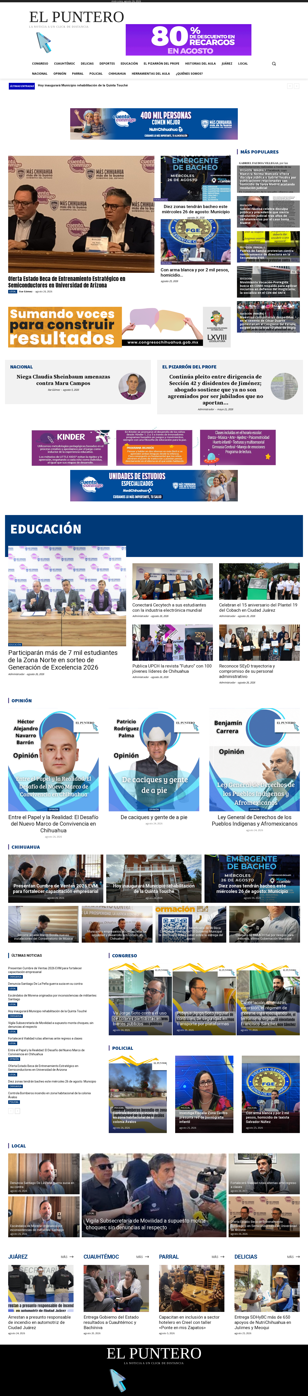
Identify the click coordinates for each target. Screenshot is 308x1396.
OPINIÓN (53, 809)
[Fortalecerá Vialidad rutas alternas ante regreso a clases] (264, 1173)
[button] (274, 64)
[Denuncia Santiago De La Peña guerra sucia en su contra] (44, 1173)
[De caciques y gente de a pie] (154, 759)
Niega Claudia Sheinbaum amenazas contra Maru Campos (63, 380)
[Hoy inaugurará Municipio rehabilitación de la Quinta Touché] (154, 879)
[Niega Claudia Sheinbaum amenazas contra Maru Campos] (132, 386)
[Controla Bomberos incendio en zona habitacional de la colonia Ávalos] (138, 1094)
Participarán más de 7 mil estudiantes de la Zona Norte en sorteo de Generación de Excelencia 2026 (63, 660)
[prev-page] (10, 1111)
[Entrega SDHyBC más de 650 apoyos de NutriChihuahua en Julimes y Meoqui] (267, 1288)
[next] (296, 86)
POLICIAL (166, 263)
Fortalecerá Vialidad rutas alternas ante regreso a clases (45, 1038)
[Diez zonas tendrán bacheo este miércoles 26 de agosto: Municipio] (196, 178)
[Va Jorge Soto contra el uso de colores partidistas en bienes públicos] (140, 999)
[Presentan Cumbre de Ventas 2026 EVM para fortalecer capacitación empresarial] (56, 879)
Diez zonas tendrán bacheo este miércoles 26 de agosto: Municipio (196, 209)
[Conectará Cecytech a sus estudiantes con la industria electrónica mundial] (172, 581)
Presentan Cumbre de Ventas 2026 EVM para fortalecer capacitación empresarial (98, 85)
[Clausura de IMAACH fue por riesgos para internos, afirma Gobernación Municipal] (264, 924)
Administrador (206, 409)
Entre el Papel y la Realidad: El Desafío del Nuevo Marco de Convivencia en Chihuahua (53, 823)
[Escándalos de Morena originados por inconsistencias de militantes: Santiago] (44, 1216)
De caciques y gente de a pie (154, 817)
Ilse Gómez (25, 291)
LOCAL (12, 291)
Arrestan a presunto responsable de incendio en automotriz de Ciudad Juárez (39, 1322)
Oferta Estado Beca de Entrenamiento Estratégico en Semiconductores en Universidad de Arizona (66, 282)
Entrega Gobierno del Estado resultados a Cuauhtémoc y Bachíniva (111, 1322)
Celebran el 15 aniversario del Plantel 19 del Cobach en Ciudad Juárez (258, 607)
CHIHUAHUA (160, 199)
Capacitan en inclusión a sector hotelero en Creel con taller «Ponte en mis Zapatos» (189, 1322)
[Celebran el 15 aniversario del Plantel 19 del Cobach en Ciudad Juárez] (259, 581)
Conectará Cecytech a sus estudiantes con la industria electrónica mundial (169, 607)
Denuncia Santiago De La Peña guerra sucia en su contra (45, 983)
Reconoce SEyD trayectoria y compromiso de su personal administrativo (247, 671)
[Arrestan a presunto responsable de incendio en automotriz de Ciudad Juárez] (41, 1288)
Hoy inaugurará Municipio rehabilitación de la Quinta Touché (47, 1011)
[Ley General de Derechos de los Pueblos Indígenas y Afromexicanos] (254, 759)
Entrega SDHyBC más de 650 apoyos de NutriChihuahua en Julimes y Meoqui (262, 1322)
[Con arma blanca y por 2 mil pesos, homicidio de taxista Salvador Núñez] (196, 242)
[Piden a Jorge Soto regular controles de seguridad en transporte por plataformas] (204, 999)
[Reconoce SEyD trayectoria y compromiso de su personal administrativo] (259, 642)
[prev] (289, 86)
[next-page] (17, 1111)
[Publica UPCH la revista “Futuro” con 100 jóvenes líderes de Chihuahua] (172, 642)
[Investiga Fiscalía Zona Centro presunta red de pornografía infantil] (204, 1094)
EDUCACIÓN (15, 644)
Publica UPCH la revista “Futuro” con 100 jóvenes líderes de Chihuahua (172, 669)
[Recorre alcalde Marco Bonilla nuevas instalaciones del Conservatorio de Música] (43, 924)
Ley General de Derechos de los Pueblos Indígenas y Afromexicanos (255, 820)
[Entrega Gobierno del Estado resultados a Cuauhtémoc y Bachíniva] (116, 1288)
